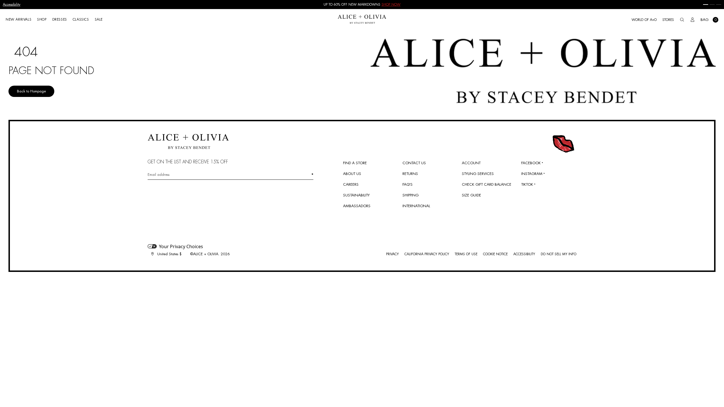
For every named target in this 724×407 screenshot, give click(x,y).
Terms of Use (466, 254)
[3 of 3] (718, 4)
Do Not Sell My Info (558, 254)
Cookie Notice (495, 254)
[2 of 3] (712, 4)
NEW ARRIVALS (18, 19)
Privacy (392, 254)
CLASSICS (81, 19)
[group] (362, 4)
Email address (158, 174)
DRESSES (59, 19)
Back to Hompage (31, 91)
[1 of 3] (705, 4)
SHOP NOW (391, 4)
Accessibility (11, 4)
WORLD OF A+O (644, 19)
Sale (99, 19)
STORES (668, 19)
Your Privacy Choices (181, 246)
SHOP (41, 19)
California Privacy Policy (426, 254)
